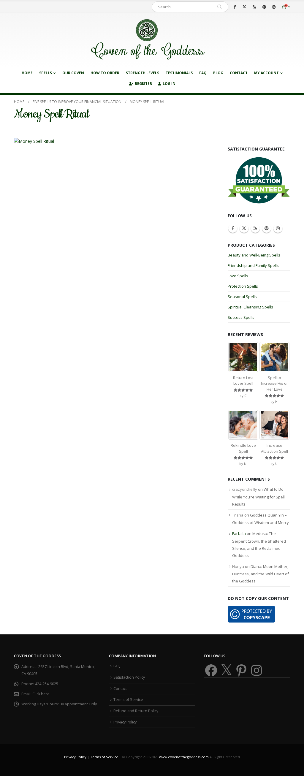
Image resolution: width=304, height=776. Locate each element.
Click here (41, 693)
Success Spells (241, 317)
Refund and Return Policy (135, 710)
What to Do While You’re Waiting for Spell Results (258, 497)
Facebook (232, 228)
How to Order (105, 72)
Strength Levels (142, 72)
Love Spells (238, 275)
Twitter (244, 228)
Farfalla (239, 533)
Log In (169, 83)
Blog (218, 72)
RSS (255, 228)
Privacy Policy (125, 722)
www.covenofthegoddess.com (184, 757)
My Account (266, 72)
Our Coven (73, 72)
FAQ (203, 72)
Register (143, 83)
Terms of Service (128, 699)
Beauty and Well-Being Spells (254, 255)
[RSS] (254, 7)
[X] (244, 7)
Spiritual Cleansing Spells (250, 307)
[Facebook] (235, 7)
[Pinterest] (264, 7)
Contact (239, 72)
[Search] (219, 7)
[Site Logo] (147, 39)
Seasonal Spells (242, 296)
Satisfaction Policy (129, 677)
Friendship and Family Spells (253, 265)
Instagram (277, 228)
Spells (45, 72)
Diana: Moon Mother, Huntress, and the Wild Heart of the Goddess (260, 574)
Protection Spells (243, 286)
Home (27, 72)
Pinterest (266, 228)
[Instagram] (274, 7)
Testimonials (179, 72)
